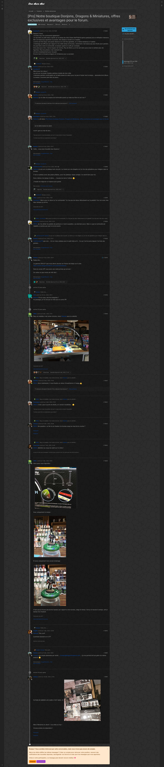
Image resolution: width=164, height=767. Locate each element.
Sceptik (35, 630)
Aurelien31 (36, 31)
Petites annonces (32, 24)
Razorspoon (36, 116)
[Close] (107, 749)
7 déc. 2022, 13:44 (50, 445)
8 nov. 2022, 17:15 (50, 116)
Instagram (35, 433)
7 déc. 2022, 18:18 (47, 460)
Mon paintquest (73, 103)
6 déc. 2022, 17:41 (47, 313)
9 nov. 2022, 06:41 (52, 166)
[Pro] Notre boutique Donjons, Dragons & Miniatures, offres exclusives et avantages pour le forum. (77, 119)
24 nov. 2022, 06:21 (47, 295)
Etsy (51, 81)
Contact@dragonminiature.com (70, 655)
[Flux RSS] (69, 24)
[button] (2, 9)
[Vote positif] (105, 58)
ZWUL (35, 197)
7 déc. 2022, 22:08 (49, 630)
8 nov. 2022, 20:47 (48, 146)
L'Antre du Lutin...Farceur (46, 186)
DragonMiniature (45, 81)
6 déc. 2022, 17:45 (51, 402)
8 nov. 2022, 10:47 (50, 31)
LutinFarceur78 (37, 166)
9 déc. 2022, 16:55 (48, 653)
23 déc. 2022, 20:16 (49, 676)
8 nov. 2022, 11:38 (48, 95)
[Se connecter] (161, 2)
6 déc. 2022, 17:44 (49, 380)
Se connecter (41, 761)
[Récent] (2, 5)
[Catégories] (2, 2)
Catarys (35, 423)
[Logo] (36, 4)
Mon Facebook (36, 83)
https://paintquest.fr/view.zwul (40, 209)
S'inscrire (32, 761)
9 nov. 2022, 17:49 (47, 197)
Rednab (35, 66)
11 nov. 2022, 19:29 (48, 257)
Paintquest (35, 430)
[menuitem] (161, 2)
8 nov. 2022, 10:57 (48, 66)
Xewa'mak (36, 445)
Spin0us (35, 95)
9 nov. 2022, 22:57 (48, 238)
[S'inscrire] (161, 5)
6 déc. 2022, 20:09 (49, 423)
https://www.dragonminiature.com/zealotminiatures (49, 265)
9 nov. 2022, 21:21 (50, 221)
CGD (34, 295)
